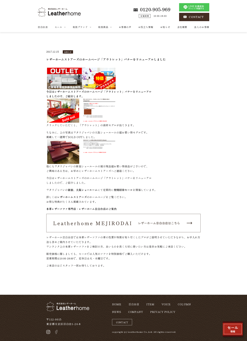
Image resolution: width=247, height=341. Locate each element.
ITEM (150, 304)
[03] (81, 110)
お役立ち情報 (145, 27)
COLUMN (184, 304)
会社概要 (182, 27)
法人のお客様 (201, 27)
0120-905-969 (155, 9)
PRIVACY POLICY (162, 312)
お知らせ (165, 27)
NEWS (116, 312)
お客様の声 (125, 27)
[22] (81, 78)
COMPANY (135, 312)
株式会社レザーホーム (51, 9)
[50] (81, 151)
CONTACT (196, 17)
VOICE (166, 304)
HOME (116, 304)
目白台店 (43, 27)
